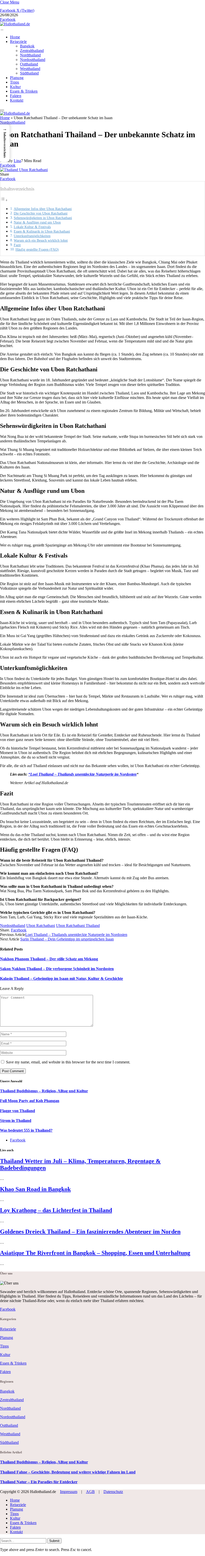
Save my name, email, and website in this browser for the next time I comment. (68, 1062)
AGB (90, 1492)
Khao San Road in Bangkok (35, 1189)
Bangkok (27, 46)
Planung (17, 78)
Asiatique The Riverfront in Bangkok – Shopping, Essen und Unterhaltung (95, 1253)
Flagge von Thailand (17, 1111)
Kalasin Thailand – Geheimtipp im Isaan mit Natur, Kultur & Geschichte (61, 978)
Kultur (15, 87)
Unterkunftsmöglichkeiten (32, 236)
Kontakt (16, 100)
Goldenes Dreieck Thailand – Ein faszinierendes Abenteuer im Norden (90, 1231)
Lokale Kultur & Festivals (32, 227)
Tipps (14, 82)
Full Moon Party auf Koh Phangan (29, 1101)
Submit (54, 1541)
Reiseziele (18, 41)
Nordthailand (30, 55)
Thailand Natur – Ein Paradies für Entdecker (39, 1482)
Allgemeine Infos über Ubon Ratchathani (43, 209)
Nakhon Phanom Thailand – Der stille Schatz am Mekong (49, 959)
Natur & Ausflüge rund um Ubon (37, 222)
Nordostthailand (32, 59)
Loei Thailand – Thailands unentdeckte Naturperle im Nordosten (83, 774)
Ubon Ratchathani (40, 925)
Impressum (68, 1492)
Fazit (17, 245)
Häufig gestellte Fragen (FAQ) (37, 249)
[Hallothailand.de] (15, 24)
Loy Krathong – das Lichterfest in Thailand (56, 1210)
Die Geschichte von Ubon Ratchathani (41, 213)
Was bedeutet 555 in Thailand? (26, 1130)
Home (15, 37)
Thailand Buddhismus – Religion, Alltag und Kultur (44, 1091)
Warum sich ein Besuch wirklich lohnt (41, 240)
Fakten (15, 96)
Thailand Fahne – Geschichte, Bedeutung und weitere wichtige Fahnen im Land (68, 1472)
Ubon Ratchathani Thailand (78, 925)
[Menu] (2, 29)
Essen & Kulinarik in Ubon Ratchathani (42, 231)
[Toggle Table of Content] (4, 200)
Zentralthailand (32, 50)
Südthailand (29, 73)
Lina (17, 161)
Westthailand (30, 68)
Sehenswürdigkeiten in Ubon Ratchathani (43, 218)
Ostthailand (29, 64)
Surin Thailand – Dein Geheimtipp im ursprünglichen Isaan (67, 939)
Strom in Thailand (15, 1120)
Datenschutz (113, 1492)
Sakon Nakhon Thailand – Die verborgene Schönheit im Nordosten (57, 969)
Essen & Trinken (24, 91)
